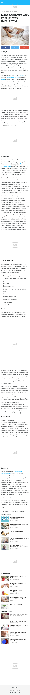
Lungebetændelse (14, 11)
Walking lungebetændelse (16, 531)
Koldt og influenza (5, 11)
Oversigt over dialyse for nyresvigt (19, 625)
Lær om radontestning (16, 604)
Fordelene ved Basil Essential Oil (18, 621)
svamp (3, 80)
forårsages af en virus (13, 77)
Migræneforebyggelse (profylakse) (19, 614)
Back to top (15, 687)
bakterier (21, 75)
